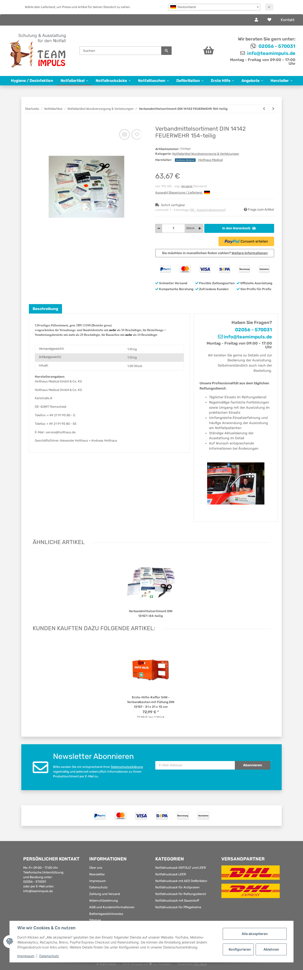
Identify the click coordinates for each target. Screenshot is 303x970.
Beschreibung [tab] (45, 308)
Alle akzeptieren (255, 934)
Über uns (95, 867)
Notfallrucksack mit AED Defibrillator (181, 881)
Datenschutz (98, 887)
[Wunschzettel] (269, 20)
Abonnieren (252, 765)
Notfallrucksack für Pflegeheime (178, 907)
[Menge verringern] (159, 228)
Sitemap (95, 920)
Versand (187, 186)
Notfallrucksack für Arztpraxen (177, 887)
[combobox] (214, 7)
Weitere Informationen (250, 253)
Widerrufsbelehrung (103, 900)
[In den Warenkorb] (32, 123)
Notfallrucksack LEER (170, 874)
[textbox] (214, 7)
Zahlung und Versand (104, 894)
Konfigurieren (240, 949)
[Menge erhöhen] (199, 228)
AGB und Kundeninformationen (111, 907)
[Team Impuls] (38, 50)
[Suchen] (166, 50)
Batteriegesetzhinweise (106, 914)
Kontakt (287, 20)
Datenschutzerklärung (127, 767)
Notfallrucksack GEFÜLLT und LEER (180, 867)
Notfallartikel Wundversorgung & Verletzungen (205, 153)
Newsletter (97, 874)
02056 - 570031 (276, 46)
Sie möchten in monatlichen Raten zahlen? (215, 253)
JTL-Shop (200, 964)
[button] (256, 20)
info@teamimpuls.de (270, 53)
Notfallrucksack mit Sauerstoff (177, 900)
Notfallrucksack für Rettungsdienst (180, 894)
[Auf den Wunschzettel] (137, 134)
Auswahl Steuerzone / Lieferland (179, 192)
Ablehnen (271, 949)
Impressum (97, 881)
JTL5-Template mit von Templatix (147, 964)
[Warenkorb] (198, 50)
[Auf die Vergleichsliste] (124, 134)
